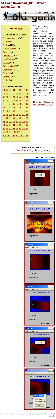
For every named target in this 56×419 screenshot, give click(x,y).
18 (7, 97)
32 (27, 100)
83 (10, 125)
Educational (8, 55)
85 (17, 125)
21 (17, 97)
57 (4, 114)
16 (27, 93)
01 (4, 90)
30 (20, 100)
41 (4, 107)
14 (20, 93)
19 (10, 97)
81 (4, 125)
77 (17, 121)
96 (27, 128)
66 (7, 118)
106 (17, 135)
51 (10, 111)
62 (20, 114)
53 (17, 111)
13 (17, 93)
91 (10, 128)
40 (27, 104)
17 (4, 97)
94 (20, 128)
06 (20, 90)
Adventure (7, 42)
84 (14, 125)
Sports (5, 73)
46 (20, 107)
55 (23, 111)
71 (23, 118)
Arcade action (9, 48)
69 (17, 118)
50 (7, 111)
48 (27, 107)
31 (23, 100)
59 (10, 114)
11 (10, 93)
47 (23, 107)
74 (7, 121)
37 (17, 104)
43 (10, 107)
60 (14, 114)
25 (4, 100)
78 (20, 121)
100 (14, 132)
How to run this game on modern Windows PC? (44, 103)
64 (27, 114)
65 (4, 118)
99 (10, 132)
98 (7, 132)
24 (27, 97)
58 (7, 114)
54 (20, 111)
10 (7, 93)
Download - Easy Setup (27, 150)
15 (23, 93)
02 (7, 90)
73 (4, 121)
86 (20, 125)
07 (23, 90)
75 (10, 121)
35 (10, 104)
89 (4, 128)
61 (17, 114)
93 (17, 128)
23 (23, 97)
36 (14, 104)
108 (26, 135)
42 (7, 107)
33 (4, 104)
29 (17, 100)
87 (23, 125)
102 (23, 132)
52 (14, 111)
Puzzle (6, 62)
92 (14, 128)
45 (17, 107)
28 (14, 100)
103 (4, 135)
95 (23, 128)
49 (4, 111)
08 (27, 90)
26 (7, 100)
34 (7, 104)
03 (10, 90)
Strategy (6, 77)
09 (4, 93)
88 (27, 125)
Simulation (7, 70)
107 (22, 135)
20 (14, 97)
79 (23, 121)
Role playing (8, 66)
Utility (5, 80)
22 (20, 97)
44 (14, 107)
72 (27, 118)
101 (18, 132)
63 (23, 114)
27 (10, 100)
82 (7, 125)
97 (4, 132)
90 (7, 128)
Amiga (6, 45)
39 (23, 104)
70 (20, 118)
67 (10, 118)
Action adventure (10, 38)
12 (14, 93)
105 (13, 135)
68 (14, 118)
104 (8, 135)
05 (17, 90)
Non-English (8, 59)
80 (27, 121)
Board (5, 52)
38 (20, 104)
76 (14, 121)
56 (27, 111)
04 (14, 90)
